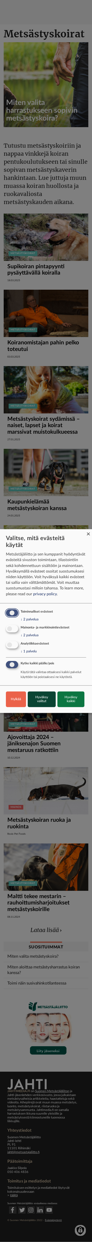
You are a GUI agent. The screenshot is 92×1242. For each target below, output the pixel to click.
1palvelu (29, 651)
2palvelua (30, 619)
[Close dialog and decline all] (88, 532)
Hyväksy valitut (41, 699)
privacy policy (45, 594)
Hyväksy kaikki (71, 699)
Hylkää (16, 699)
